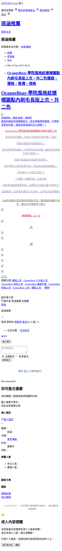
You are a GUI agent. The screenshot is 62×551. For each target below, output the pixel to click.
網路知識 (6, 493)
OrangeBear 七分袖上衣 (35, 280)
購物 (47, 287)
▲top (4, 335)
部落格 (10, 56)
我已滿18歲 (7, 545)
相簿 (9, 53)
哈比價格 (6, 497)
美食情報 (26, 47)
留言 (24, 322)
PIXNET (14, 506)
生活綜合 (24, 330)
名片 (9, 60)
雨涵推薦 (10, 23)
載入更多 (6, 341)
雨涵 (3, 304)
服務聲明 (32, 509)
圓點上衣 (36, 287)
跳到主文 (6, 32)
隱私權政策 (53, 506)
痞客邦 (18, 322)
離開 (17, 545)
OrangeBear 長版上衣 (12, 284)
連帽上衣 (17, 280)
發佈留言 (6, 360)
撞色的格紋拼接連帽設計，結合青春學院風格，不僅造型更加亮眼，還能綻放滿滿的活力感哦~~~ (31, 167)
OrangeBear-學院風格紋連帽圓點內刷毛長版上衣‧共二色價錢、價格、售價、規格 (33, 78)
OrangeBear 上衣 (21, 287)
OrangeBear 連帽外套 (36, 284)
